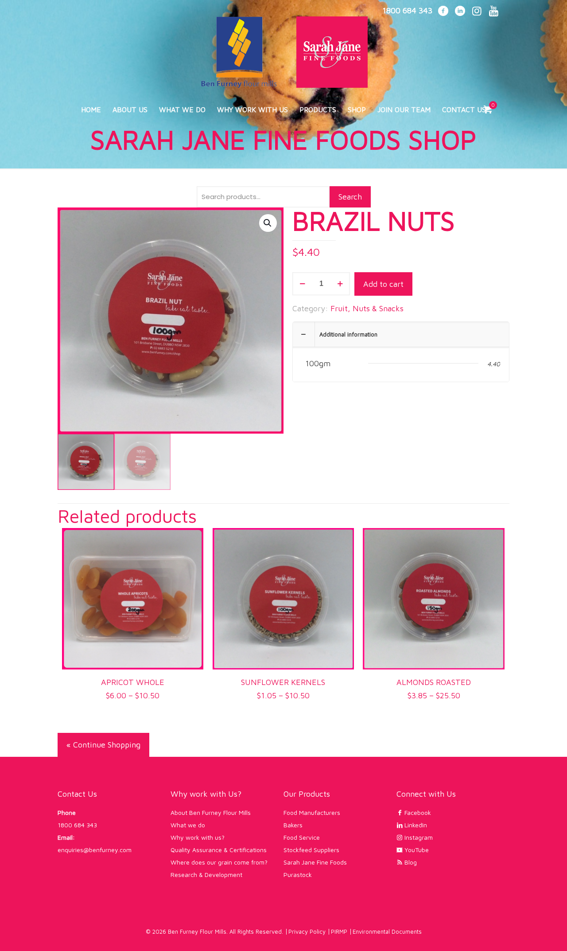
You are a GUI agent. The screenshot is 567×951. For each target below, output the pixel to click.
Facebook (417, 812)
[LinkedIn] (460, 11)
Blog (410, 862)
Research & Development (206, 874)
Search (350, 196)
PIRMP (339, 931)
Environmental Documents (387, 931)
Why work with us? (198, 837)
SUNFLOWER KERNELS (283, 682)
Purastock (298, 874)
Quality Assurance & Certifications (219, 849)
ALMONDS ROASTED (433, 682)
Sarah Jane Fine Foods (315, 862)
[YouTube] (493, 11)
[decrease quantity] (302, 283)
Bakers (293, 825)
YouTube (416, 849)
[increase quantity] (340, 283)
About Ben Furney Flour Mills (211, 812)
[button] (268, 223)
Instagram (418, 837)
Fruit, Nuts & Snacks (367, 308)
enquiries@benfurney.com (95, 849)
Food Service (302, 837)
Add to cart (383, 284)
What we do (188, 825)
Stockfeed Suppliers (311, 849)
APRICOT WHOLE (132, 682)
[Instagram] (476, 11)
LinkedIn (415, 825)
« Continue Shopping (103, 744)
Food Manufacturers (312, 812)
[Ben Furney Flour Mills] (283, 48)
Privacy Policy (307, 931)
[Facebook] (443, 11)
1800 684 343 (77, 825)
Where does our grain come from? (219, 862)
